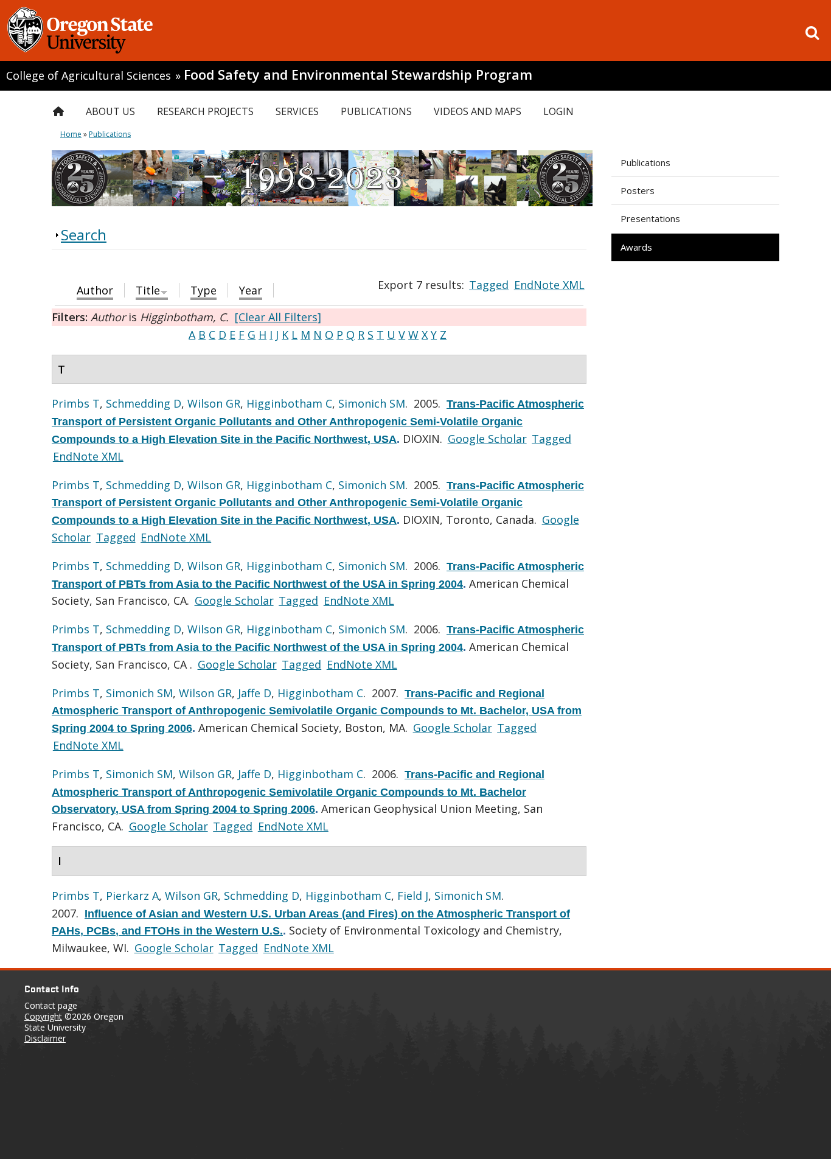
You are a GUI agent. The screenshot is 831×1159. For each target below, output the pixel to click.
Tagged (489, 284)
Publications (645, 162)
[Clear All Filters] (278, 317)
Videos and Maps (477, 111)
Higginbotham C (289, 403)
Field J (412, 895)
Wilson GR (213, 403)
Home (71, 134)
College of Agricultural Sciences (88, 75)
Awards (636, 247)
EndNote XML (549, 284)
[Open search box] (812, 32)
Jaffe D (254, 693)
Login (558, 111)
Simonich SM (371, 403)
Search (83, 234)
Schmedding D (143, 403)
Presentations (650, 218)
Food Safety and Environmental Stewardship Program (358, 74)
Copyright (43, 1016)
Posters (638, 190)
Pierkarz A (132, 895)
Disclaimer (45, 1038)
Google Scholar (487, 438)
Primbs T (76, 403)
